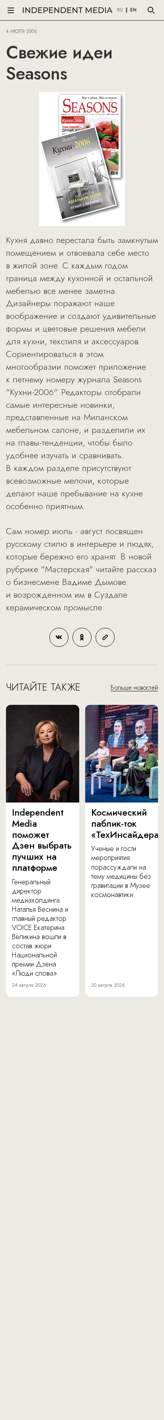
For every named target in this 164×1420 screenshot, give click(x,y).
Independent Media (68, 10)
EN (133, 10)
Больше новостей (134, 687)
